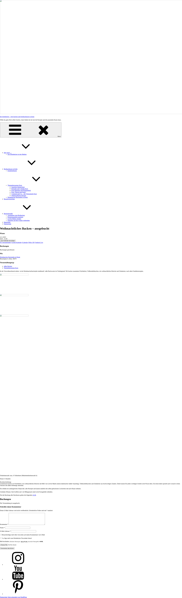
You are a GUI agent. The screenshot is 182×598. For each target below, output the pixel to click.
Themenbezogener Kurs (15, 185)
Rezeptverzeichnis (9, 199)
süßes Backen (8, 266)
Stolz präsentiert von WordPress (17, 597)
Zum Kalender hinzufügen (8, 240)
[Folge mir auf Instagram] (18, 564)
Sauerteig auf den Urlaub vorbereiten (19, 220)
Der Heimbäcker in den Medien (17, 154)
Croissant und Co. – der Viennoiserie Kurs (24, 194)
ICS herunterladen (5, 242)
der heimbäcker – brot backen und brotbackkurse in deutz (17, 116)
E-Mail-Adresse (5, 531)
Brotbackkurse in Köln (10, 169)
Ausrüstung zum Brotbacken (16, 215)
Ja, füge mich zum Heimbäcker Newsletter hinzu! (17, 538)
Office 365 (31, 242)
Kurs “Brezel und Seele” (18, 192)
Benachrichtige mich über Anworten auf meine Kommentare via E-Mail (23, 535)
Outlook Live (39, 242)
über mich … (8, 152)
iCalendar (25, 242)
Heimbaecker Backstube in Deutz (18, 197)
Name (2, 527)
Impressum (7, 222)
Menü (59, 136)
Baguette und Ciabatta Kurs (19, 189)
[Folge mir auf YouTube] (18, 579)
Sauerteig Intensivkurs (18, 187)
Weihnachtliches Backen (18, 195)
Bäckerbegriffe (8, 213)
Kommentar (4, 524)
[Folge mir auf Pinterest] (18, 594)
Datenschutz (7, 224)
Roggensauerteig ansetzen (15, 217)
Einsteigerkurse (12, 171)
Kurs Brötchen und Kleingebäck (21, 190)
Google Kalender (16, 242)
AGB (34, 495)
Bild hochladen (21, 541)
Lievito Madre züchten (14, 219)
